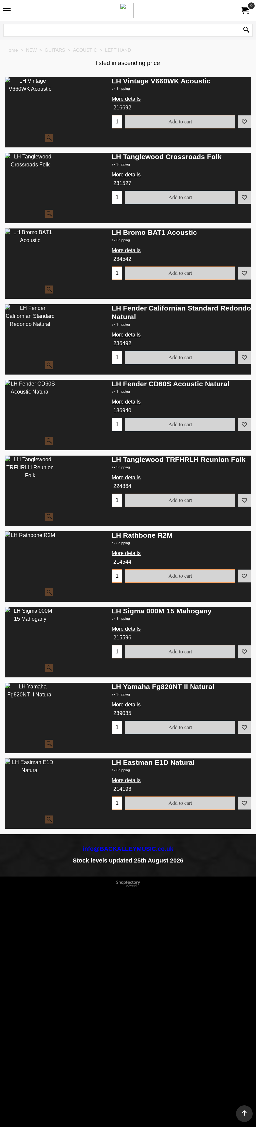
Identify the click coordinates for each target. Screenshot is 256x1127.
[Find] (246, 30)
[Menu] (7, 11)
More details (126, 99)
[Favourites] (244, 121)
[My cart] (245, 10)
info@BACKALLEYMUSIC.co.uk (128, 849)
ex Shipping (121, 88)
